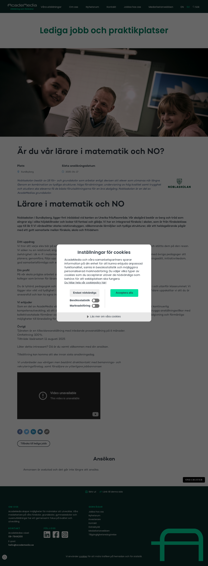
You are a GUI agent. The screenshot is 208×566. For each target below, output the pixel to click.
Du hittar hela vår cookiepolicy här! (85, 282)
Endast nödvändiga (84, 292)
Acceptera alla (124, 292)
